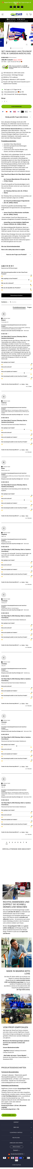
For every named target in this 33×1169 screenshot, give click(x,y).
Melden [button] (23, 384)
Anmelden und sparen (16, 1142)
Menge (3, 98)
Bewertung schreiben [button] (16, 295)
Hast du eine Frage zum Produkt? (16, 254)
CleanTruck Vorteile (16, 1132)
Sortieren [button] (4, 302)
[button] (16, 58)
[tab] (19, 308)
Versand (12, 61)
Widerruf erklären (16, 1146)
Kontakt (16, 1122)
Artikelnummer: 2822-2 (9, 1115)
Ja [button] (20, 384)
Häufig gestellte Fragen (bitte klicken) (16, 117)
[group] (16, 266)
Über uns (16, 1127)
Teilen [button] (27, 384)
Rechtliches (16, 1137)
